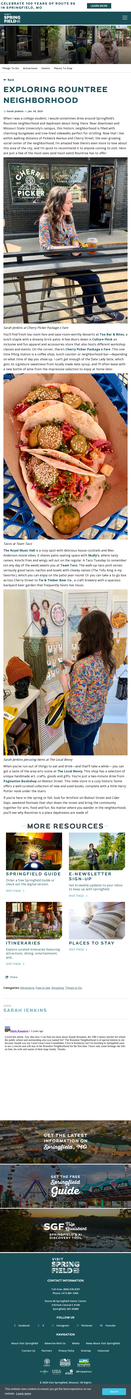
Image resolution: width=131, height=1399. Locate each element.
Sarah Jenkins (15, 111)
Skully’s (93, 555)
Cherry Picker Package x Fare (88, 349)
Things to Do (73, 988)
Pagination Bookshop (20, 781)
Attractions (30, 68)
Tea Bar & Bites (112, 334)
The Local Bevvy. (70, 771)
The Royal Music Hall (19, 550)
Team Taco (68, 565)
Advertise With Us (55, 1343)
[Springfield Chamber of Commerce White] (83, 1363)
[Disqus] (65, 1068)
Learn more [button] (23, 1393)
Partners (47, 1350)
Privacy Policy (66, 1350)
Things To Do (10, 68)
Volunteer (103, 1350)
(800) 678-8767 (71, 1289)
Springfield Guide (33, 874)
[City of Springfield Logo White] (69, 1372)
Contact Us (28, 1350)
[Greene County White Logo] (47, 1363)
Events (46, 68)
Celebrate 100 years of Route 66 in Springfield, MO (38, 6)
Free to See (43, 988)
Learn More (99, 6)
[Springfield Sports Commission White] (65, 1363)
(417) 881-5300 (69, 1293)
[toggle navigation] (125, 17)
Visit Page (13, 891)
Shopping (57, 988)
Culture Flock (102, 339)
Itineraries (23, 943)
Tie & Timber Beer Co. (55, 580)
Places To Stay (63, 68)
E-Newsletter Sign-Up (90, 876)
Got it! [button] (114, 1391)
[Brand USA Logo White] (56, 1372)
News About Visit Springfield (103, 1343)
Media (75, 1343)
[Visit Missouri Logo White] (44, 1372)
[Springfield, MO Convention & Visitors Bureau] (12, 18)
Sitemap (86, 1350)
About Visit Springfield (24, 1343)
